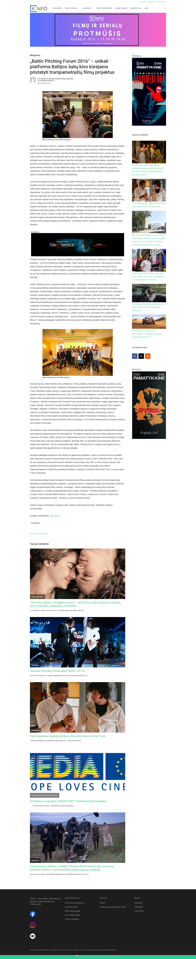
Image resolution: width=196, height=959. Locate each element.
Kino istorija (71, 8)
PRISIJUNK (152, 2)
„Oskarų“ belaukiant (72, 919)
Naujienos (35, 55)
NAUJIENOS (57, 8)
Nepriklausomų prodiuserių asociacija (113, 907)
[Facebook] (134, 356)
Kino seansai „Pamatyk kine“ (75, 903)
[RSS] (147, 356)
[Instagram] (141, 356)
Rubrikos (87, 8)
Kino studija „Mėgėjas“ (73, 915)
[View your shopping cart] (160, 8)
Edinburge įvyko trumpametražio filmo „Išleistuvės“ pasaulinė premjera (148, 307)
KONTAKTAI (162, 2)
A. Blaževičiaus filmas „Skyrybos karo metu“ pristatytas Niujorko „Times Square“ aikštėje (148, 276)
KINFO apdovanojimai (72, 911)
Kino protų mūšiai (71, 907)
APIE (146, 8)
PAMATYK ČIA (135, 8)
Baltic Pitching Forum (39, 533)
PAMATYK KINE (121, 8)
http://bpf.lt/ (55, 516)
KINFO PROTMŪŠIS (104, 8)
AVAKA (102, 903)
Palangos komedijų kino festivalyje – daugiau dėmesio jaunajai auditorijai (147, 333)
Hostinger (40, 950)
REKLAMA (143, 2)
